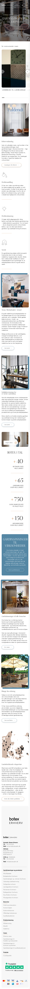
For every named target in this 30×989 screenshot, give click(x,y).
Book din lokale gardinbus (12, 799)
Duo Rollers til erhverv (10, 895)
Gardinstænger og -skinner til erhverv (14, 879)
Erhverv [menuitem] (4, 1)
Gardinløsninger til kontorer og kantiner (9, 944)
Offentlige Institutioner (10, 913)
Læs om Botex (8, 720)
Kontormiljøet (7, 907)
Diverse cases (7, 936)
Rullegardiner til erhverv (10, 892)
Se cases (7, 647)
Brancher (6, 902)
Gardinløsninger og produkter (12, 870)
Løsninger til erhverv (10, 165)
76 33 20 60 (10, 844)
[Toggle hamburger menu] (23, 5)
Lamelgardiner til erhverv (10, 887)
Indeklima (6, 928)
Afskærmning (7, 923)
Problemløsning (8, 920)
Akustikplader (7, 873)
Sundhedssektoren (8, 916)
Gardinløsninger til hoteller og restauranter (10, 940)
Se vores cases (14, 28)
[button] (27, 71)
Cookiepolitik (7, 955)
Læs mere (7, 348)
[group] (14, 72)
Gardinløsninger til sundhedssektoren (14, 948)
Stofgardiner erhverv (9, 884)
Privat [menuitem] (9, 1)
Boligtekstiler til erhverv (10, 876)
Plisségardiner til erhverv (10, 897)
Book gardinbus (14, 33)
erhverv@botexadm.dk (13, 846)
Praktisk (5, 952)
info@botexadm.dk (12, 861)
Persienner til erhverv (9, 889)
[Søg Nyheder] (26, 5)
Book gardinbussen (14, 570)
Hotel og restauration (9, 905)
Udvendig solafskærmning (11, 881)
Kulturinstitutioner (8, 910)
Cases (5, 933)
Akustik (5, 926)
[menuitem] (15, 884)
